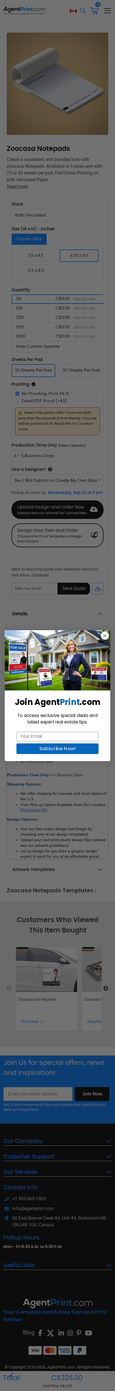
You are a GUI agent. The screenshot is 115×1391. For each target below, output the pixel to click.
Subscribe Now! (57, 748)
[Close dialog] (104, 635)
